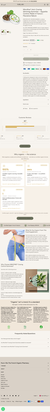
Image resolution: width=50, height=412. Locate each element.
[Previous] (4, 19)
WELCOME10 (34, 1)
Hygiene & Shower (5, 386)
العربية (4, 4)
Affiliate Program (18, 401)
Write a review (25, 146)
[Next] (19, 19)
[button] (47, 4)
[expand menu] (2, 4)
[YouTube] (15, 396)
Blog (13, 401)
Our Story (3, 401)
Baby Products (4, 384)
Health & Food (4, 380)
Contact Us (8, 401)
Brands (2, 374)
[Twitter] (1, 396)
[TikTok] (18, 396)
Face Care (3, 378)
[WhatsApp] (3, 409)
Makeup (3, 376)
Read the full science (25, 218)
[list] (11, 18)
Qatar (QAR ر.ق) (44, 395)
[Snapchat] (13, 396)
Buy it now (36, 59)
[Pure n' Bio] (20, 4)
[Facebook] (4, 396)
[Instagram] (10, 396)
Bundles (3, 388)
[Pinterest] (7, 396)
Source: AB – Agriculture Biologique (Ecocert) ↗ (11, 184)
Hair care (3, 382)
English (35, 395)
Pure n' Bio (7, 398)
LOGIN (25, 401)
